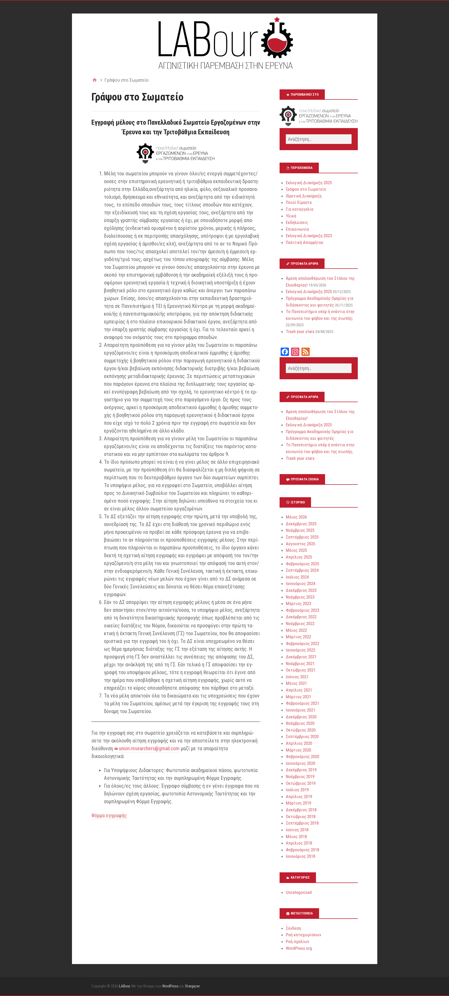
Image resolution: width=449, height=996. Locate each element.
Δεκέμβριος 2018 (301, 809)
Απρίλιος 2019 (299, 796)
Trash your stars (300, 331)
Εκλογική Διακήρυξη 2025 (309, 182)
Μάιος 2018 (296, 836)
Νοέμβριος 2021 (300, 663)
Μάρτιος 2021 (298, 696)
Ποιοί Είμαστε (299, 202)
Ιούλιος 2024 (297, 577)
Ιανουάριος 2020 (300, 763)
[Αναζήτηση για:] (318, 139)
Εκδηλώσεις (297, 222)
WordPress (170, 986)
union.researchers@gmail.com (149, 748)
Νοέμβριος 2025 (300, 530)
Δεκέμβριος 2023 (301, 590)
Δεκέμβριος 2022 (301, 616)
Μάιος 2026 (296, 517)
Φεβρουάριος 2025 (302, 563)
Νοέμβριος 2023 (300, 597)
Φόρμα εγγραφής (109, 815)
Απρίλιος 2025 (299, 557)
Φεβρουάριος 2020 (302, 756)
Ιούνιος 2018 (297, 829)
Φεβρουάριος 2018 (302, 849)
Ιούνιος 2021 (297, 676)
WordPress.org (299, 948)
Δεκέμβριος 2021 (301, 656)
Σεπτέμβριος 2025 (302, 537)
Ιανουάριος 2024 (300, 583)
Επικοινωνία (297, 229)
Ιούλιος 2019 (297, 789)
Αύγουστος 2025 (300, 543)
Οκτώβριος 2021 (300, 670)
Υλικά (291, 215)
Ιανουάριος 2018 (300, 856)
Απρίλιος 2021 (299, 690)
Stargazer (192, 986)
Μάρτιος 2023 (298, 603)
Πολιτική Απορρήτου (304, 242)
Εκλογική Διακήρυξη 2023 (309, 235)
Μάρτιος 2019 (298, 803)
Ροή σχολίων (297, 941)
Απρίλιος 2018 (299, 843)
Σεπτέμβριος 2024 (302, 570)
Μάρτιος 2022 (298, 636)
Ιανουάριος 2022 (300, 650)
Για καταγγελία (299, 209)
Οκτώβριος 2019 (300, 783)
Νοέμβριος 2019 (300, 776)
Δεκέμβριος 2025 (301, 523)
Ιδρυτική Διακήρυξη (303, 195)
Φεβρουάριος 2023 (302, 610)
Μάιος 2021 (296, 683)
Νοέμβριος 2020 (300, 723)
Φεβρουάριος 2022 (302, 643)
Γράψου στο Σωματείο (306, 189)
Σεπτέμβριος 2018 (302, 823)
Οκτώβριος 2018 (300, 816)
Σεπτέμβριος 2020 (302, 736)
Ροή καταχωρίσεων (303, 934)
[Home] (94, 80)
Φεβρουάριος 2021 (302, 703)
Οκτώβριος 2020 (300, 730)
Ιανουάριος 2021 (300, 710)
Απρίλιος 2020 (299, 743)
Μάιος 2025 (296, 550)
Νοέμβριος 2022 (300, 623)
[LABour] (224, 42)
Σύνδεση (293, 928)
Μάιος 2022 (296, 630)
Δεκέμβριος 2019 (301, 769)
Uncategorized (299, 892)
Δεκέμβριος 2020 (301, 716)
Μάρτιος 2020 (298, 750)
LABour (124, 986)
